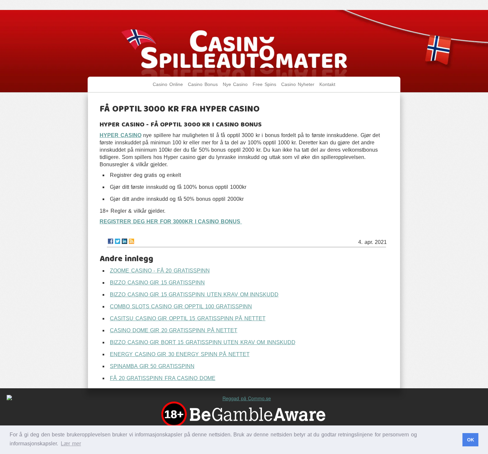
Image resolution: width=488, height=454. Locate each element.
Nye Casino (235, 84)
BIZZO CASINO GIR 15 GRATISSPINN (157, 282)
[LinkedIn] (124, 241)
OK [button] (470, 439)
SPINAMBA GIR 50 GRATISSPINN (152, 366)
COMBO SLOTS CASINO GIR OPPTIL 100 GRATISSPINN (181, 306)
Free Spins (264, 84)
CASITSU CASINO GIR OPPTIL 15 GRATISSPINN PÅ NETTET (188, 318)
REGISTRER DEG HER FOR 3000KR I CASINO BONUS (171, 221)
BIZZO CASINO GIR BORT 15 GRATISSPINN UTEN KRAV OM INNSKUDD (202, 342)
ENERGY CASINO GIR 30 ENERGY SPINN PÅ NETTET (180, 354)
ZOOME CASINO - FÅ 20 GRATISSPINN (160, 270)
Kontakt (327, 84)
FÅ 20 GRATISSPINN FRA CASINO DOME (162, 378)
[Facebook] (110, 241)
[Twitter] (117, 241)
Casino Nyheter (297, 84)
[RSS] (131, 241)
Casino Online (168, 84)
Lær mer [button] (71, 443)
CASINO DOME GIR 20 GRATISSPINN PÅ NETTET (173, 330)
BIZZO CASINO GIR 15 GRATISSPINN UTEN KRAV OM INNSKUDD (194, 294)
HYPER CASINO (120, 135)
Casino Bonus (203, 84)
